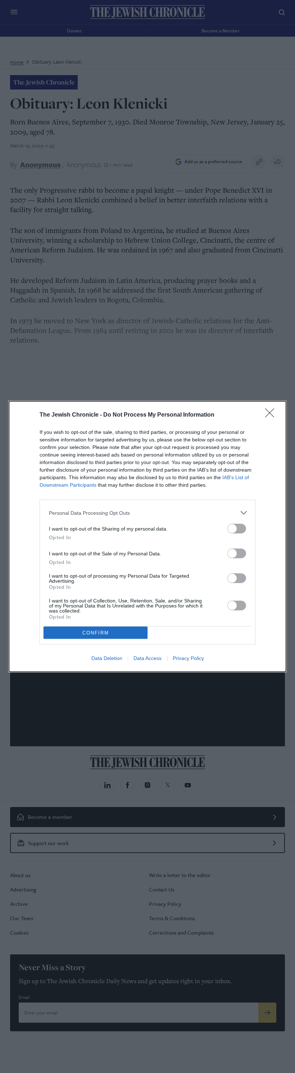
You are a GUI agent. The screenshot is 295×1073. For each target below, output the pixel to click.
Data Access (147, 658)
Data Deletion (106, 658)
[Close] (272, 415)
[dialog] (147, 536)
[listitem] (147, 513)
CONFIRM (95, 633)
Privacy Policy (188, 658)
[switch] (236, 528)
